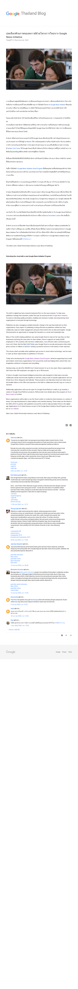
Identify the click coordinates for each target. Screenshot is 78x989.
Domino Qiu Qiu (16, 501)
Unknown (14, 437)
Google (58, 652)
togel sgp (14, 468)
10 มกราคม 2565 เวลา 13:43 (20, 616)
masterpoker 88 (16, 531)
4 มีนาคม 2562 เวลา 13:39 (19, 471)
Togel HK (13, 497)
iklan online (14, 557)
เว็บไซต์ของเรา (26, 239)
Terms (70, 652)
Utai (12, 620)
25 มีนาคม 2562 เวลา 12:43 (19, 540)
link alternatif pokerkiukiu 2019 (20, 537)
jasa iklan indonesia (17, 554)
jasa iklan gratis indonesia (19, 584)
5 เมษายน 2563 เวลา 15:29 (19, 604)
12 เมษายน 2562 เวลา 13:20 (19, 593)
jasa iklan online (16, 558)
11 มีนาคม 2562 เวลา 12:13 (19, 504)
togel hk (13, 466)
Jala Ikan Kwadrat (17, 544)
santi (12, 608)
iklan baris (14, 562)
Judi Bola (14, 493)
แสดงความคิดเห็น (14, 629)
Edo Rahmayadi (16, 475)
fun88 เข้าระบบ (60, 623)
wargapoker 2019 (16, 535)
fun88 (25, 611)
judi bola (13, 464)
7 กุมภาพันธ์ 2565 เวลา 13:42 (20, 625)
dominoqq (14, 462)
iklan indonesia (15, 560)
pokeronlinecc (15, 533)
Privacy (64, 652)
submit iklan (14, 590)
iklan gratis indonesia (27, 572)
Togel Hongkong (16, 496)
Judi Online (14, 500)
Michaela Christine (17, 569)
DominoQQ (14, 597)
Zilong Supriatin (16, 508)
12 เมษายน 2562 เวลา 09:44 (19, 565)
